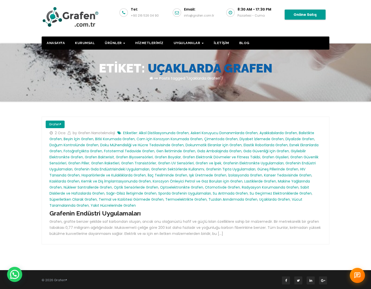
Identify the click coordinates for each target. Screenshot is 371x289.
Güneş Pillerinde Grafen (277, 169)
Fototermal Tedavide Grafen (129, 151)
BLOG (244, 43)
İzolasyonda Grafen (245, 175)
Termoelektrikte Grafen (186, 199)
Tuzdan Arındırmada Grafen (232, 199)
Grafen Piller (78, 163)
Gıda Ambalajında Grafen (219, 151)
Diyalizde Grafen (299, 138)
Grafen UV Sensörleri (176, 163)
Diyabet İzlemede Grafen (262, 138)
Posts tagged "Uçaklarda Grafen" (190, 78)
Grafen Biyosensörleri (134, 157)
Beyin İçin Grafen (78, 138)
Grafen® (55, 124)
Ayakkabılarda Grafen (278, 132)
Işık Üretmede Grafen (207, 175)
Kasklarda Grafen (64, 181)
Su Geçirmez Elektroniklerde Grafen (281, 193)
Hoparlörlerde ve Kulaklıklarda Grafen (114, 175)
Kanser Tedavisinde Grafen (287, 175)
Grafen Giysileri (275, 157)
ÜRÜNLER (114, 43)
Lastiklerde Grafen (260, 181)
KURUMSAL (85, 43)
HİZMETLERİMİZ (149, 43)
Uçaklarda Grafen (274, 199)
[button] (14, 274)
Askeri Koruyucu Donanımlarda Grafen (224, 132)
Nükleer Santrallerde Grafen (88, 187)
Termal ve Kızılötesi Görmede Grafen (131, 199)
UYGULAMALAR (187, 43)
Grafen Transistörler (138, 163)
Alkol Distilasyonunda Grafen (164, 132)
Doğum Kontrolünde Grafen (73, 145)
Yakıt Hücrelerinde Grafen (113, 205)
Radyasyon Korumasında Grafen (270, 187)
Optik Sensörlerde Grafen (136, 187)
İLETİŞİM (221, 43)
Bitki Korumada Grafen (115, 138)
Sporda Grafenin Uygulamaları (184, 193)
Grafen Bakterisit (99, 157)
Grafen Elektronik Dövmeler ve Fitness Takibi (221, 157)
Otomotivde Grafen (222, 187)
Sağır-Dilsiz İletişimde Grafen (131, 193)
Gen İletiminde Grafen (175, 151)
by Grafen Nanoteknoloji (94, 132)
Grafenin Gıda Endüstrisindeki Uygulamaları (111, 169)
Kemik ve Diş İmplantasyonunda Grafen (116, 181)
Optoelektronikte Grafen (181, 187)
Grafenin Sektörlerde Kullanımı (177, 169)
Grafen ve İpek (208, 163)
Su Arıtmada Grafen (230, 193)
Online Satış (305, 14)
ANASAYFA (56, 43)
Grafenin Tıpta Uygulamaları (230, 169)
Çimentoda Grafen (221, 138)
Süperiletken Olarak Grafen (73, 199)
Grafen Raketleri (105, 163)
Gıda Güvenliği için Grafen (266, 151)
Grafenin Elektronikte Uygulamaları (253, 163)
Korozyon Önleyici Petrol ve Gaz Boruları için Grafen (198, 181)
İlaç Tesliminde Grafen (167, 175)
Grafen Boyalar (168, 157)
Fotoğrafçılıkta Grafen (83, 151)
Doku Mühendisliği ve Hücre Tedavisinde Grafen (142, 145)
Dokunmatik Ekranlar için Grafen (214, 145)
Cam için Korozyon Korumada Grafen (169, 138)
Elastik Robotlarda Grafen (266, 145)
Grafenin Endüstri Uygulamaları (95, 213)
